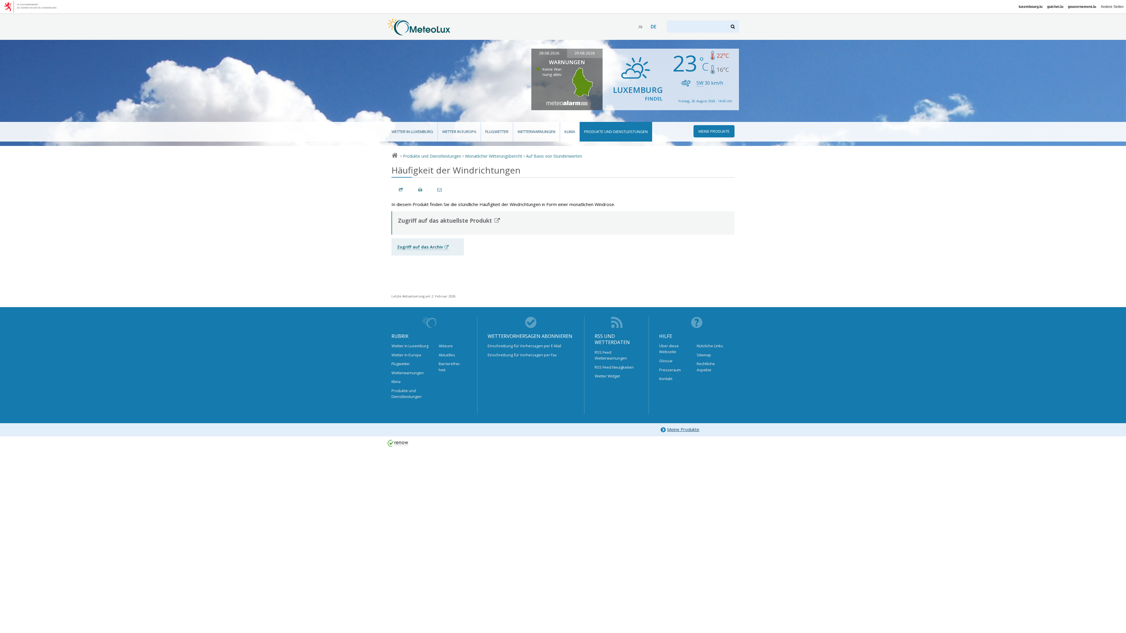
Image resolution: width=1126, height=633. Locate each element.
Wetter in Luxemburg (412, 131)
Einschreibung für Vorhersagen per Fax (522, 355)
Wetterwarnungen (536, 131)
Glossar (666, 360)
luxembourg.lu (1030, 7)
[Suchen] (733, 27)
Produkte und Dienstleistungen (616, 131)
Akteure (446, 345)
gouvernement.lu (1082, 7)
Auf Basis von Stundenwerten (554, 156)
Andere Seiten (1112, 7)
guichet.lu (1055, 7)
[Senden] (440, 189)
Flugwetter (496, 131)
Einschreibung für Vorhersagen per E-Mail (524, 345)
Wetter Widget (607, 376)
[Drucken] (420, 189)
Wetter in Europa (459, 131)
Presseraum (670, 369)
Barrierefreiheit (449, 366)
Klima (569, 131)
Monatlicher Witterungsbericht (493, 156)
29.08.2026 (584, 53)
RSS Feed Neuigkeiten (614, 367)
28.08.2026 (549, 53)
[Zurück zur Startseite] (419, 33)
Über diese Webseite (669, 348)
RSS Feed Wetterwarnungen (611, 355)
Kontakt (665, 378)
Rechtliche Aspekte (706, 366)
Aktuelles (447, 355)
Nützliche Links (710, 345)
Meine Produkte (683, 429)
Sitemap (704, 355)
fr (640, 27)
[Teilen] (401, 189)
